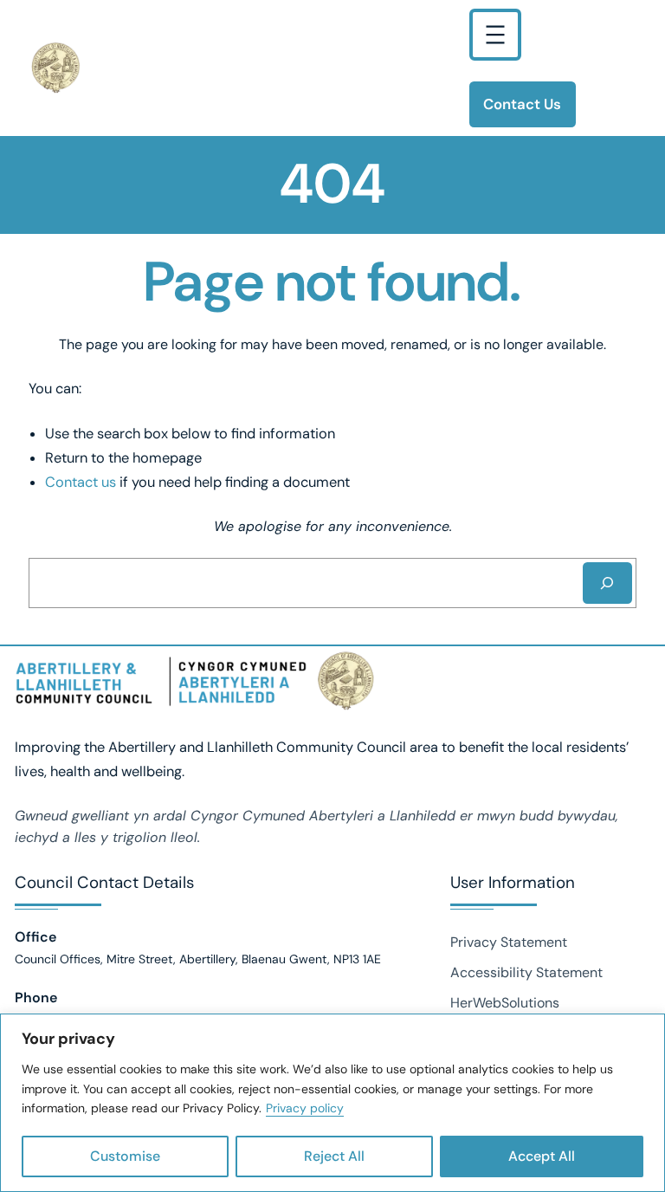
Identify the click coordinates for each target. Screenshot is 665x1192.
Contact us (80, 482)
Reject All (334, 1156)
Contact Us (522, 103)
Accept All (541, 1156)
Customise (125, 1156)
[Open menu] (495, 35)
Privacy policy (305, 1108)
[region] (332, 1103)
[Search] (607, 583)
